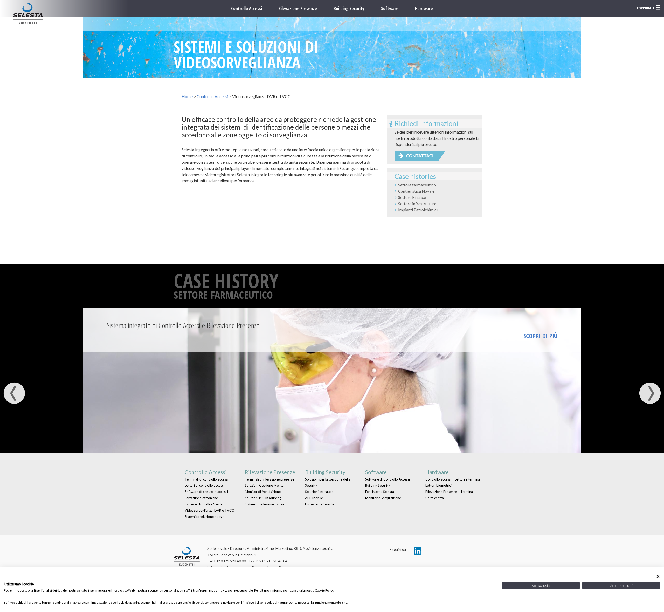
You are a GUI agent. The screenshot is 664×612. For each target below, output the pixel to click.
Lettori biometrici (438, 485)
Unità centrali (435, 498)
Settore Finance (412, 197)
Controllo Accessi (246, 8)
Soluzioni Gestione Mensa (264, 485)
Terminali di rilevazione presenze (269, 479)
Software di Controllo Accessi (387, 479)
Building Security (349, 8)
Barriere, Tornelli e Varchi (204, 504)
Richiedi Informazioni (426, 123)
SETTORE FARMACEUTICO (223, 295)
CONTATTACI (419, 155)
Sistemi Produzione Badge (264, 504)
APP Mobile (314, 498)
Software (389, 8)
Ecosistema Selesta (319, 504)
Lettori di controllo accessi (204, 485)
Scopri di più (540, 335)
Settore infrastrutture (417, 203)
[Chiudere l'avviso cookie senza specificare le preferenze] (658, 576)
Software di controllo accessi (206, 492)
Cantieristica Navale (416, 191)
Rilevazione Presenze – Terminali (449, 492)
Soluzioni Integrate (319, 492)
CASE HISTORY (226, 280)
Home (187, 96)
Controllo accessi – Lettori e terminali (453, 479)
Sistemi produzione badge (204, 516)
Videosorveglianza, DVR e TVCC (209, 510)
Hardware (424, 8)
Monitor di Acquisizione (263, 492)
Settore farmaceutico (417, 184)
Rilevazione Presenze (298, 8)
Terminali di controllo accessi (206, 479)
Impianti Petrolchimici (418, 209)
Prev (14, 393)
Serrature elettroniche (201, 498)
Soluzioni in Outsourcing (263, 498)
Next (649, 393)
